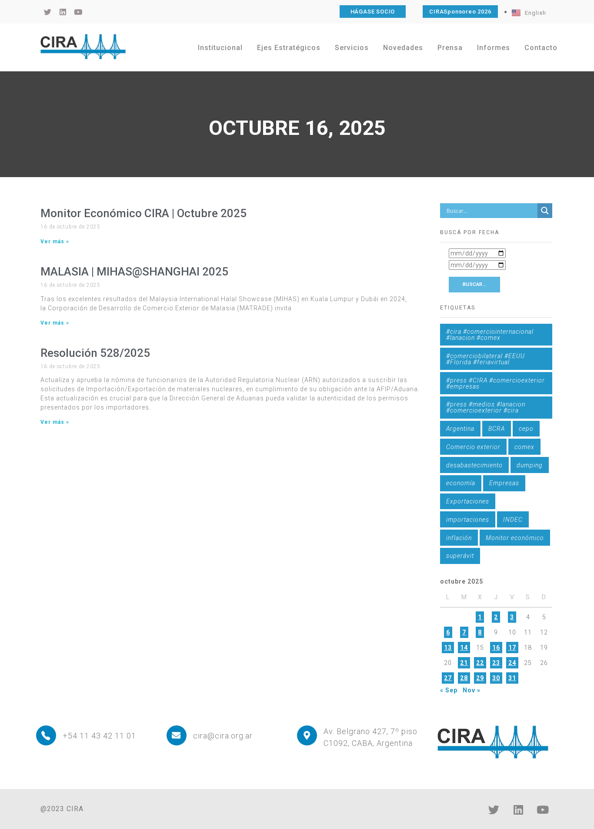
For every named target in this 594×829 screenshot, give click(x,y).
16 (496, 647)
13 (448, 647)
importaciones (467, 519)
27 (448, 678)
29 (480, 678)
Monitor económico (515, 537)
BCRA (496, 428)
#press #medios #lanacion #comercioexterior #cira (485, 407)
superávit (460, 555)
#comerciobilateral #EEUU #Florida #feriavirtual (485, 359)
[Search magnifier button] (544, 210)
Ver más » (54, 241)
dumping (530, 465)
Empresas (504, 483)
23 (496, 662)
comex (524, 446)
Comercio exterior (473, 446)
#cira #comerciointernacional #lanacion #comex (490, 334)
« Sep (448, 690)
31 (512, 678)
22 (480, 662)
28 (464, 678)
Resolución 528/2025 (95, 352)
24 (512, 662)
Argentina (460, 428)
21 (464, 662)
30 (496, 678)
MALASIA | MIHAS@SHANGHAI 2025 (134, 271)
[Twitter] (494, 809)
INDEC (513, 519)
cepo (526, 428)
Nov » (472, 690)
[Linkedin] (518, 809)
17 (512, 647)
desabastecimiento (474, 465)
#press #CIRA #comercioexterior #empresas (495, 383)
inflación (459, 537)
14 (464, 647)
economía (460, 483)
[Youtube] (543, 809)
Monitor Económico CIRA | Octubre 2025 (143, 213)
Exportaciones (467, 501)
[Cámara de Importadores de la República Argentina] (83, 46)
